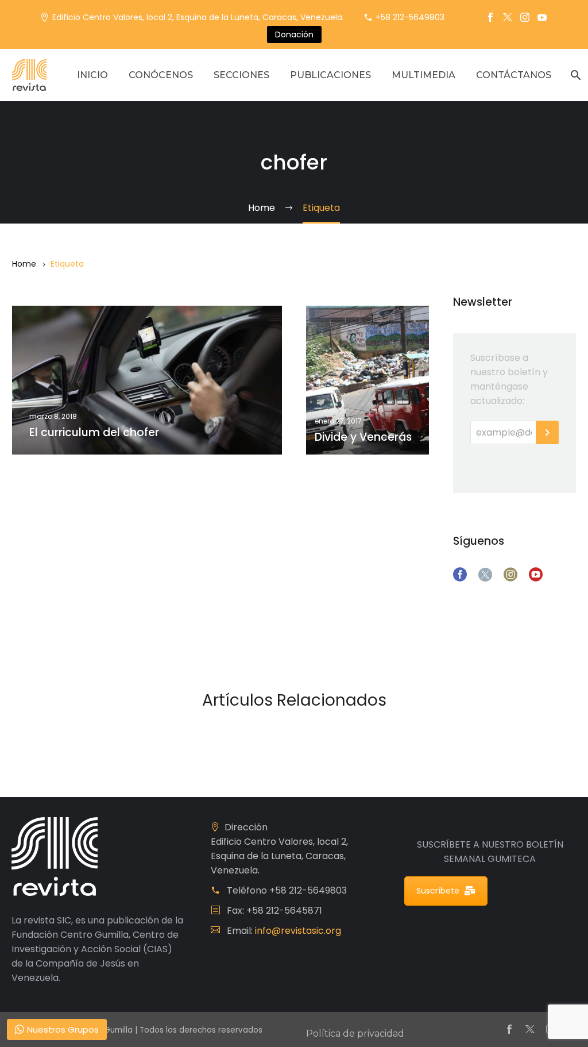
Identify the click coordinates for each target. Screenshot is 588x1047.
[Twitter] (507, 17)
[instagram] (510, 575)
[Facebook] (490, 17)
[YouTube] (542, 17)
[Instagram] (524, 17)
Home (24, 264)
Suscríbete (437, 890)
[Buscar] (574, 75)
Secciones (241, 75)
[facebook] (460, 575)
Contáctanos (513, 75)
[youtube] (536, 575)
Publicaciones (330, 75)
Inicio (92, 75)
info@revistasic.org (298, 930)
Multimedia (423, 75)
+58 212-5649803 (410, 17)
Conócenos (161, 75)
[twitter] (485, 575)
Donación (294, 34)
